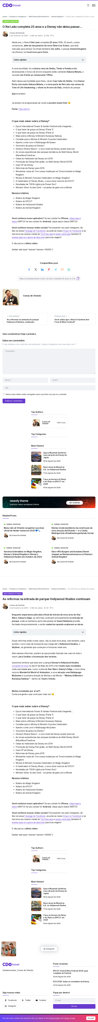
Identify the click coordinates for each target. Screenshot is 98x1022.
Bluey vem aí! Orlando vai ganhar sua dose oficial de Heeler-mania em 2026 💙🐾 (24, 529)
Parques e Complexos (17, 17)
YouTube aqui (46, 234)
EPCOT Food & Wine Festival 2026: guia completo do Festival (70, 972)
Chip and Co (24, 109)
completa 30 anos (20, 666)
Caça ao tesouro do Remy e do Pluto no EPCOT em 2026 (54, 481)
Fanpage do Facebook (34, 231)
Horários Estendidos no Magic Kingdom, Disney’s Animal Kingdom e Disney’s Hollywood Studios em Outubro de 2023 (23, 554)
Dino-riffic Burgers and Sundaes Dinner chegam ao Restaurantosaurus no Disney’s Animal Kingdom (72, 554)
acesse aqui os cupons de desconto (28, 237)
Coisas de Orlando (17, 33)
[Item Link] (36, 457)
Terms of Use (69, 1018)
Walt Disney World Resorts (39, 17)
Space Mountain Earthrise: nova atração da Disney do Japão (55, 455)
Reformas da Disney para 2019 (30, 168)
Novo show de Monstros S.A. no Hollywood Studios (54, 468)
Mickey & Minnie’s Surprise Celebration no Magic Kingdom (43, 178)
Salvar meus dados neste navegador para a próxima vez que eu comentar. (36, 394)
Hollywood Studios (58, 589)
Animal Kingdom (57, 17)
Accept (91, 1018)
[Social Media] (10, 1000)
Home (5, 17)
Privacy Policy (54, 1018)
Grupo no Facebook (72, 231)
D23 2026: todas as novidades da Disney (71, 981)
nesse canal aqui (63, 234)
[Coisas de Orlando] (11, 5)
